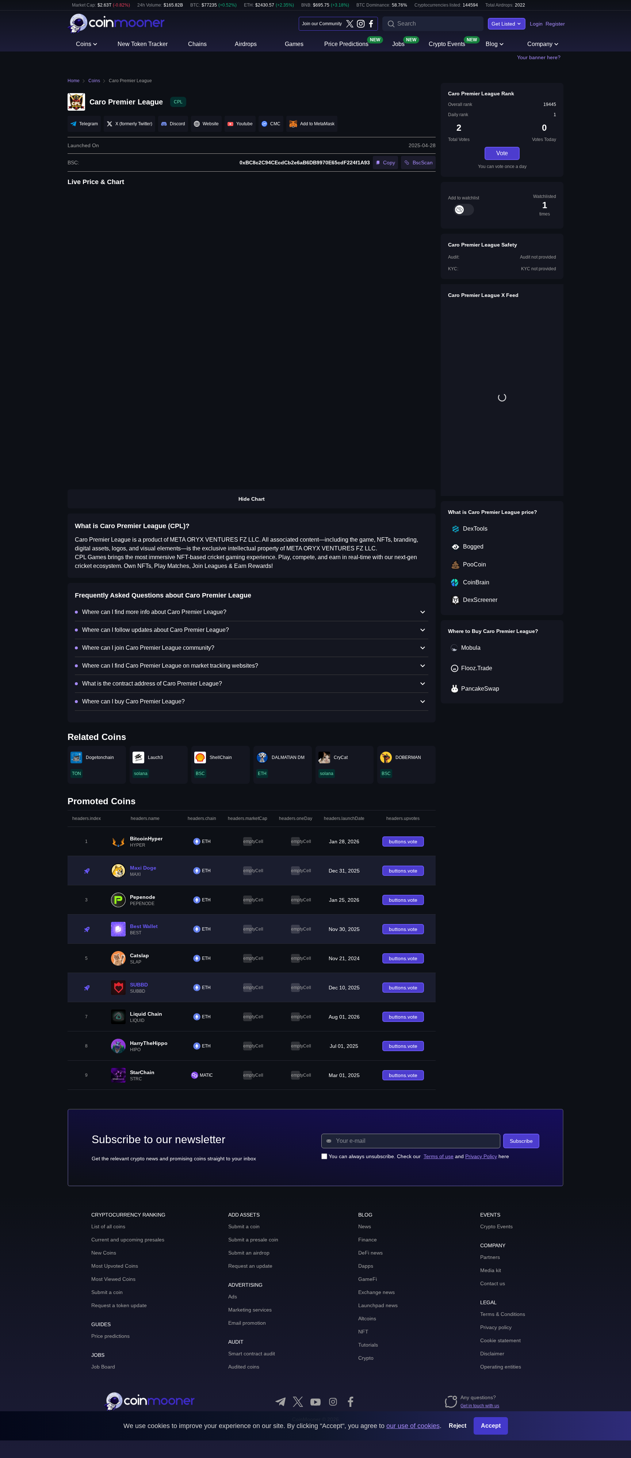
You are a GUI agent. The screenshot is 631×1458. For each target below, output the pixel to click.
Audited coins (243, 1367)
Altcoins (367, 1318)
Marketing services (250, 1310)
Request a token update (119, 1305)
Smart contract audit (251, 1353)
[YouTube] (315, 1402)
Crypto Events (447, 43)
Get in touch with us (479, 1405)
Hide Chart (251, 499)
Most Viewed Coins (113, 1279)
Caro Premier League (130, 80)
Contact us (492, 1283)
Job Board (103, 1367)
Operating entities (500, 1367)
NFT (363, 1332)
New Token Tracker (143, 44)
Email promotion (247, 1323)
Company (539, 44)
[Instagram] (360, 24)
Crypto (366, 1358)
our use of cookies (413, 1426)
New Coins (103, 1253)
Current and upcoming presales (127, 1240)
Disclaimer (492, 1353)
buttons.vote (403, 841)
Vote (502, 153)
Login (536, 24)
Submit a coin (107, 1292)
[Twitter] (349, 23)
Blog (492, 44)
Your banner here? (539, 57)
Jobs (398, 43)
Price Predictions (346, 43)
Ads (232, 1296)
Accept (491, 1426)
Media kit (490, 1270)
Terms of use (439, 1156)
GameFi (367, 1279)
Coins (83, 44)
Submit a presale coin (253, 1240)
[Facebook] (371, 23)
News (364, 1226)
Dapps (365, 1266)
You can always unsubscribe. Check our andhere (419, 1156)
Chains (197, 44)
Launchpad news (378, 1305)
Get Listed (503, 24)
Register (555, 24)
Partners (490, 1257)
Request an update (250, 1266)
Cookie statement (500, 1340)
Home (74, 80)
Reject (457, 1426)
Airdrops (246, 44)
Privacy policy (496, 1327)
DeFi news (370, 1253)
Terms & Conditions (502, 1314)
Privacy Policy (481, 1156)
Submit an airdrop (248, 1253)
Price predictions (110, 1336)
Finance (367, 1240)
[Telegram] (280, 1402)
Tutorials (368, 1345)
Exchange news (376, 1292)
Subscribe (521, 1141)
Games (294, 44)
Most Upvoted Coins (114, 1266)
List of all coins (108, 1226)
